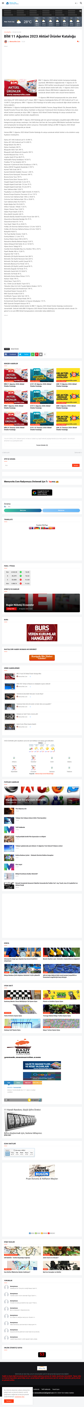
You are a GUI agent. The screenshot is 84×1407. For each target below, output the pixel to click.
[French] (33, 528)
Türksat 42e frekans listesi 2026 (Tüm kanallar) (30, 818)
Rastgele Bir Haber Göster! (42, 657)
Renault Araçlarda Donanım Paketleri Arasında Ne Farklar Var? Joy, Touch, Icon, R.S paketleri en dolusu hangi (46, 884)
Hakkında (36, 1389)
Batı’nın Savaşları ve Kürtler (52, 1272)
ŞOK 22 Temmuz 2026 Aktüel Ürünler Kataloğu (66, 429)
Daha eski (78, 452)
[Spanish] (50, 528)
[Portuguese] (43, 528)
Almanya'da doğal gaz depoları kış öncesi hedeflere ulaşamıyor (20, 960)
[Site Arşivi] (9, 867)
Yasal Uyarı (55, 1389)
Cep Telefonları (9, 694)
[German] (37, 528)
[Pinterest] (37, 354)
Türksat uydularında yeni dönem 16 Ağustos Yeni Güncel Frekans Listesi (38, 846)
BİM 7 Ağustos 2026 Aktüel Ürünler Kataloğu (13, 407)
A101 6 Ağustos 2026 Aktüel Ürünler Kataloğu (40, 407)
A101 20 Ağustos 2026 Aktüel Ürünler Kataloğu (40, 385)
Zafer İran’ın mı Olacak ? (51, 1258)
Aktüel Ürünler (16, 32)
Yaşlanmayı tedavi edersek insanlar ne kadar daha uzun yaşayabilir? (33, 704)
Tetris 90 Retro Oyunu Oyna (13, 1016)
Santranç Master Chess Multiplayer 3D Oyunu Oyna (20, 1001)
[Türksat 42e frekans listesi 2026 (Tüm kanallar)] (9, 820)
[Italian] (40, 528)
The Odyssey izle (21, 809)
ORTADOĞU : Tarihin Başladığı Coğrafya (17, 1258)
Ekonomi (8, 715)
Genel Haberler (9, 684)
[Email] (41, 354)
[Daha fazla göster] (45, 354)
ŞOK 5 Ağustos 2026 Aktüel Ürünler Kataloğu (66, 407)
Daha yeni (6, 452)
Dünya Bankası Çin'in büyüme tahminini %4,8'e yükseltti (22, 975)
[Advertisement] (42, 61)
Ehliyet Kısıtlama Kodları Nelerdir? (26, 874)
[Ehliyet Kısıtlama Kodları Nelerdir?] (9, 876)
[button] (3, 3)
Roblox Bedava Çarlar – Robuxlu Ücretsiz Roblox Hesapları (34, 855)
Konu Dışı (8, 705)
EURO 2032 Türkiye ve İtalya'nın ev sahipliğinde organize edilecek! (33, 684)
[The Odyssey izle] (9, 811)
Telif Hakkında (20, 827)
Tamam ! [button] (9, 1401)
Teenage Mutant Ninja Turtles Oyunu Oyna (57, 1016)
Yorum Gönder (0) (42, 445)
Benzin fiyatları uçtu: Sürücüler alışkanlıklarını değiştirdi (61, 959)
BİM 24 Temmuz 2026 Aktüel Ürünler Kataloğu (14, 429)
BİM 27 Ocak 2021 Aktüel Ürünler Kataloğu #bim (28, 674)
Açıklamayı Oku (19, 1396)
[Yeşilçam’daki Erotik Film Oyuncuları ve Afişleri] (9, 839)
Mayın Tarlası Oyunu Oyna (51, 1030)
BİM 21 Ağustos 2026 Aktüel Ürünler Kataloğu (14, 385)
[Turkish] (53, 528)
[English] (30, 528)
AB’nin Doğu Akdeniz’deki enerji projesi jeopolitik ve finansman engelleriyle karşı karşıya (60, 976)
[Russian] (47, 528)
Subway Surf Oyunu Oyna (12, 1030)
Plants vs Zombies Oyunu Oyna (53, 1001)
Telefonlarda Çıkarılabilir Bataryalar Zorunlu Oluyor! (29, 694)
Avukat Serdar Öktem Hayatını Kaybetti (26, 724)
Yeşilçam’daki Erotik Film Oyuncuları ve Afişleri (30, 836)
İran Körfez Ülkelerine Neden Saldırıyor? (17, 1272)
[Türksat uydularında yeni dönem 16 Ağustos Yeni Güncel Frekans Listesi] (9, 848)
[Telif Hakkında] (9, 829)
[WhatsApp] (33, 354)
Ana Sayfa (7, 32)
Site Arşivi (18, 864)
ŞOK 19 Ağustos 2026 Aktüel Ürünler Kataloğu (66, 385)
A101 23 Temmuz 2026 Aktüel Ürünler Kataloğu (41, 429)
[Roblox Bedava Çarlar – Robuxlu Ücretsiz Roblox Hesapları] (9, 857)
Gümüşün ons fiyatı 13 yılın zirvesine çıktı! (27, 714)
